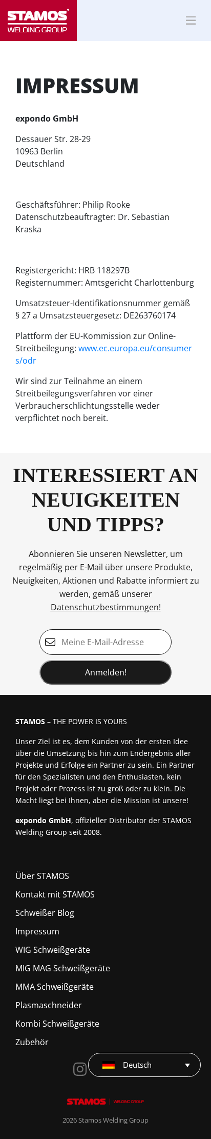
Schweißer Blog (44, 913)
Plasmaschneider (48, 1005)
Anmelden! (105, 672)
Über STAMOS (42, 876)
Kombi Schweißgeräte (57, 1024)
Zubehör (32, 1042)
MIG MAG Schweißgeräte (62, 968)
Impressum (37, 931)
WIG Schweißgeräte (52, 950)
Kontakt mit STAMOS (55, 894)
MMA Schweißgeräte (54, 987)
